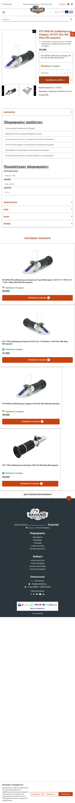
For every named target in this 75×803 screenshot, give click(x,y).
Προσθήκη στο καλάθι (54, 80)
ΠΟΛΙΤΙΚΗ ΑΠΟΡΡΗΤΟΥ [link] (37, 549)
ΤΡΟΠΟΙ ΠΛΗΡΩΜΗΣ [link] (37, 563)
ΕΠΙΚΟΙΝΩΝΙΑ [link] (37, 540)
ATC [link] (46, 95)
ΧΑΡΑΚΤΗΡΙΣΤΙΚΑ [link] (10, 202)
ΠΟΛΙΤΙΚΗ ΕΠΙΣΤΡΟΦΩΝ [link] (37, 566)
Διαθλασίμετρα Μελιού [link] (58, 41)
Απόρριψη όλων (50, 794)
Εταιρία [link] (6, 216)
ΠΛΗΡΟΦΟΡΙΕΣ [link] (9, 112)
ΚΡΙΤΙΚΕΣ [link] (7, 224)
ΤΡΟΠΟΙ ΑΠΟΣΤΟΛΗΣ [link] (37, 560)
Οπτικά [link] (69, 91)
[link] (72, 34)
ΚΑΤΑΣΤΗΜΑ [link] (46, 41)
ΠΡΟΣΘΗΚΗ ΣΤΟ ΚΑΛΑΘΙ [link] (37, 298)
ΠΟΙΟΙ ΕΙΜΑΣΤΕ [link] (37, 537)
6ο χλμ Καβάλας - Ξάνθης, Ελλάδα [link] (39, 587)
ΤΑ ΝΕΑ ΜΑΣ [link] (37, 543)
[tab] (37, 112)
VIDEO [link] (6, 209)
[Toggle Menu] (3, 12)
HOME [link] (40, 41)
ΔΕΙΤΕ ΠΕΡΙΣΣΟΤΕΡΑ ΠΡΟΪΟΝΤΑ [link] (37, 494)
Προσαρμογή (36, 794)
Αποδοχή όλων (65, 794)
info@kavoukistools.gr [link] (39, 584)
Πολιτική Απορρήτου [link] (43, 528)
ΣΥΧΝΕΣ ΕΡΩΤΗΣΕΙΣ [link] (37, 546)
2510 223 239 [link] (8, 4)
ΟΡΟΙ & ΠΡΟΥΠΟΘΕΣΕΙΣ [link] (37, 569)
